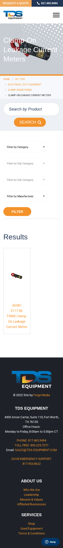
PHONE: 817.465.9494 (31, 440)
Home (6, 79)
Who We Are (31, 490)
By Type (20, 79)
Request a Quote (16, 3)
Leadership (31, 494)
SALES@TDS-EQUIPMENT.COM (36, 450)
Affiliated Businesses (31, 504)
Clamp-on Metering (20, 90)
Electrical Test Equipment (25, 84)
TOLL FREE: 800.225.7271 (32, 445)
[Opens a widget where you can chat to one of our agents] (50, 542)
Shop (31, 523)
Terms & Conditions (31, 533)
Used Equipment (31, 528)
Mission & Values (31, 499)
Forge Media (41, 395)
